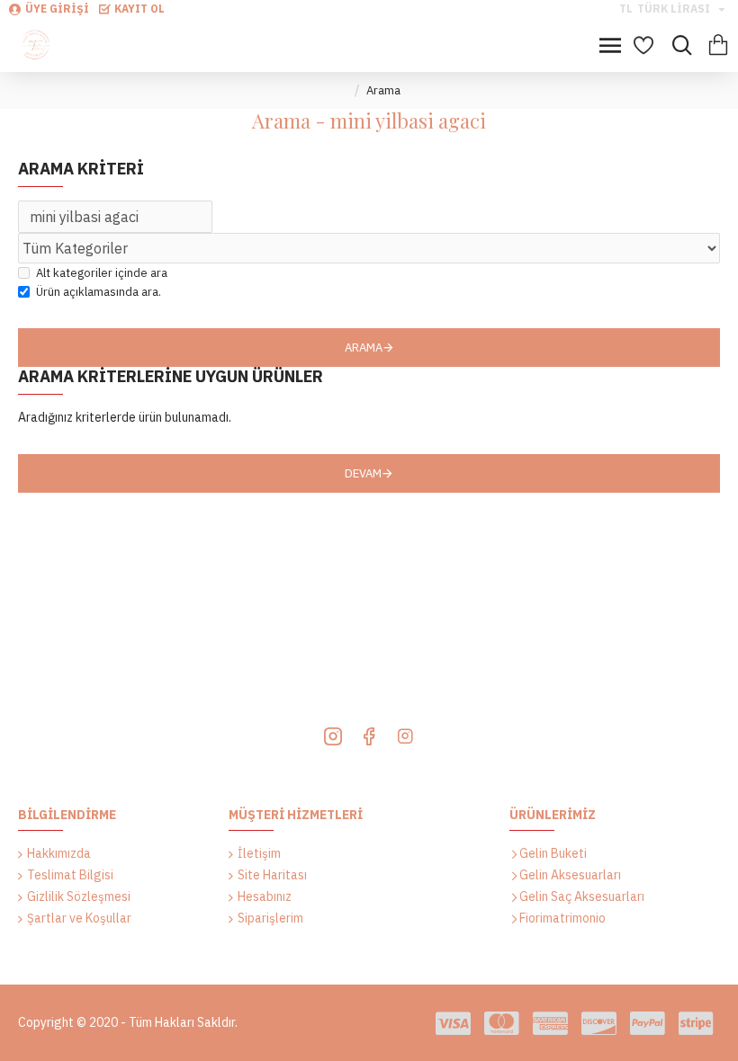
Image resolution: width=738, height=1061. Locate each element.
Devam (363, 473)
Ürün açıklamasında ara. (98, 291)
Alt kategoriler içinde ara (101, 273)
